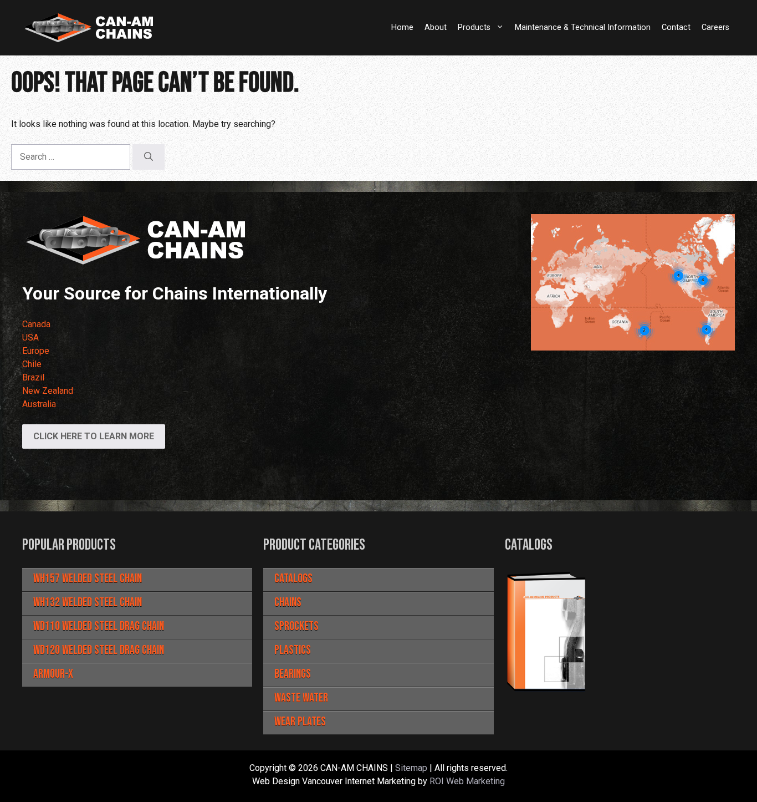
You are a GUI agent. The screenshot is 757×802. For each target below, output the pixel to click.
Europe (35, 351)
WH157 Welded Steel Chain (87, 578)
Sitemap (411, 768)
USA (30, 337)
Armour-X (53, 674)
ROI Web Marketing (467, 781)
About (435, 27)
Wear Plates (300, 721)
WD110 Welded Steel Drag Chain (98, 626)
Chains (287, 602)
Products (474, 27)
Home (402, 27)
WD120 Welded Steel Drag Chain (98, 650)
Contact (676, 27)
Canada (36, 324)
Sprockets (296, 626)
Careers (715, 27)
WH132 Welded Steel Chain (87, 602)
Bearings (292, 674)
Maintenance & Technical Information (583, 27)
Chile (32, 364)
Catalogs (293, 578)
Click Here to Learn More (93, 436)
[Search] (148, 157)
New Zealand (47, 390)
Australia (39, 404)
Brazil (33, 377)
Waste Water (301, 698)
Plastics (292, 650)
